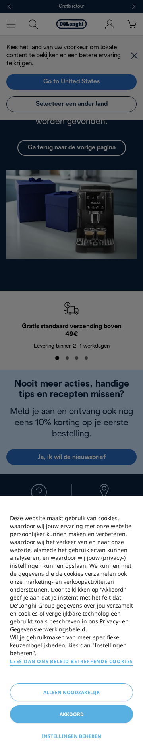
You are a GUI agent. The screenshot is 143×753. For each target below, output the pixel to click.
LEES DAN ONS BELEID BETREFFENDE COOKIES (71, 661)
